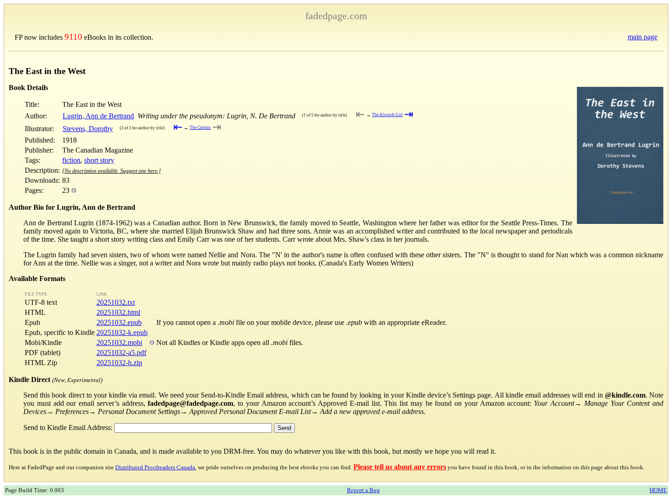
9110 (73, 37)
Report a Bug (363, 490)
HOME (658, 490)
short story (99, 160)
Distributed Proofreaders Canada (155, 467)
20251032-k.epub (122, 332)
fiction (71, 160)
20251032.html (118, 312)
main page (642, 37)
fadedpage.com (336, 15)
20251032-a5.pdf (121, 352)
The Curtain (200, 127)
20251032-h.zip (119, 362)
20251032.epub (119, 322)
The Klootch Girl (387, 114)
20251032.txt (115, 302)
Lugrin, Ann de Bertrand (98, 116)
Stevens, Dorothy (88, 129)
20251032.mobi (119, 342)
